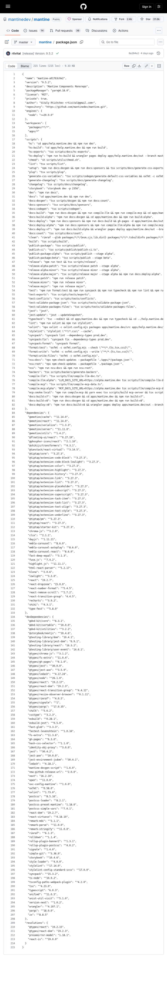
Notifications (100, 19)
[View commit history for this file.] (158, 53)
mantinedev (19, 19)
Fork (125, 19)
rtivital (16, 53)
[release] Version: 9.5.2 (37, 53)
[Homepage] (83, 6)
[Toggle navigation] (8, 6)
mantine (42, 19)
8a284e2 (134, 53)
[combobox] (128, 42)
